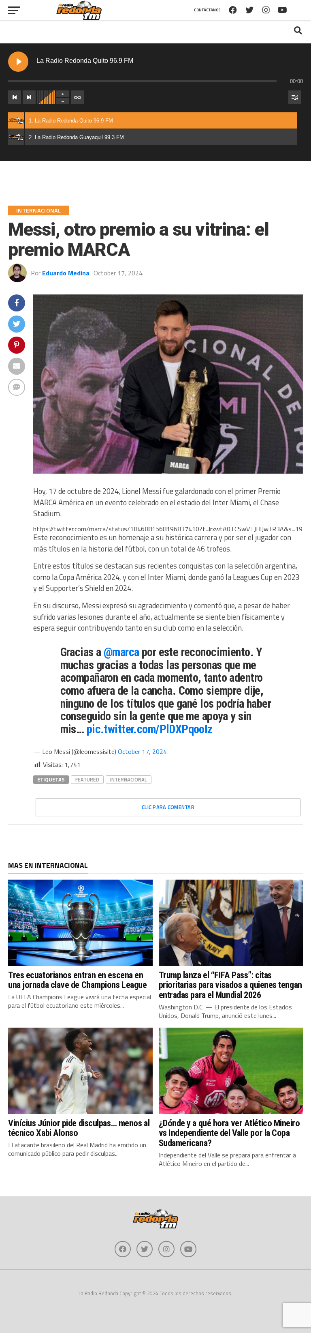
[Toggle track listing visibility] (294, 97)
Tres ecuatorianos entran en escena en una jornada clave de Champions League (77, 980)
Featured (87, 779)
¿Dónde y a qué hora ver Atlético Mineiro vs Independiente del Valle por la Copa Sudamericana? (229, 1133)
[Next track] (29, 97)
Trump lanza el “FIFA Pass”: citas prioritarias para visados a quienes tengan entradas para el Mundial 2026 (230, 985)
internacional (128, 779)
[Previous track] (14, 97)
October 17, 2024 (142, 751)
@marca (121, 652)
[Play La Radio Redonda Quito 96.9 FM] (18, 62)
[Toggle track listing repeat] (77, 97)
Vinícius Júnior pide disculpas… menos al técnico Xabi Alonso (78, 1128)
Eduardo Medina (65, 273)
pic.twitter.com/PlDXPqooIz (150, 729)
